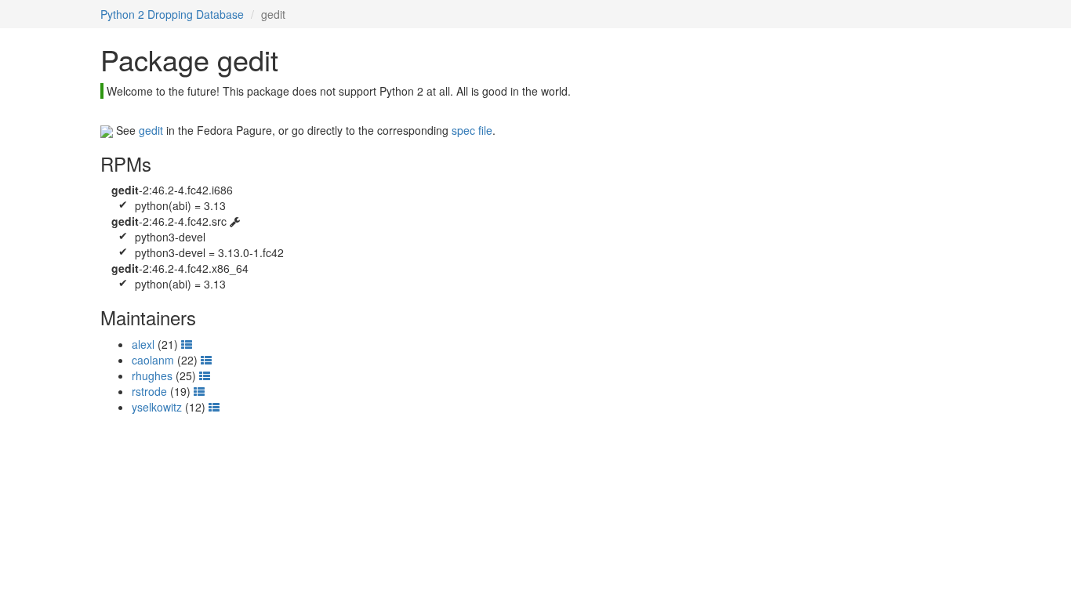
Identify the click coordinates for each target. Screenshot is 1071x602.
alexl (143, 344)
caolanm (153, 360)
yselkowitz (157, 407)
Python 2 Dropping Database (172, 14)
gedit (151, 130)
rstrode (149, 391)
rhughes (152, 375)
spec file (472, 130)
